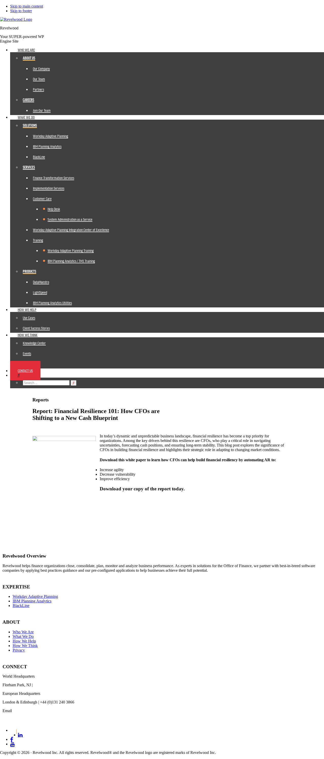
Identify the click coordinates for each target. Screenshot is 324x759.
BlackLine (21, 605)
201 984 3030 (45, 685)
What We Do (23, 636)
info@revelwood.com (20, 715)
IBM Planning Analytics (32, 601)
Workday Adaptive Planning (35, 596)
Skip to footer (21, 11)
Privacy (19, 650)
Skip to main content (26, 6)
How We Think (25, 645)
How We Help (24, 641)
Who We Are (23, 632)
